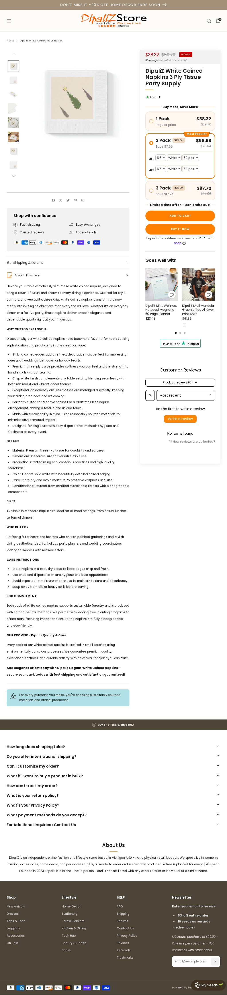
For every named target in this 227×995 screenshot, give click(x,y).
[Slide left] (13, 55)
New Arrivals (16, 906)
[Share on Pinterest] (75, 200)
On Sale (12, 943)
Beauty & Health (74, 943)
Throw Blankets (73, 921)
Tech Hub (69, 936)
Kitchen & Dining (74, 928)
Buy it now (180, 229)
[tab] (176, 333)
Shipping (151, 60)
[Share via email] (83, 200)
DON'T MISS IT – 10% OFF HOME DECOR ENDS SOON (110, 4)
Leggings (13, 928)
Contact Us (125, 928)
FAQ (120, 906)
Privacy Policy (127, 936)
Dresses (13, 914)
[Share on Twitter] (68, 200)
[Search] (209, 21)
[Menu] (9, 21)
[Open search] (150, 395)
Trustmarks (125, 958)
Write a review (180, 418)
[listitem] (113, 724)
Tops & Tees (16, 921)
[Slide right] (13, 176)
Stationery (70, 914)
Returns (122, 921)
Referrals (123, 950)
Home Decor (71, 906)
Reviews (123, 943)
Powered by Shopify (184, 987)
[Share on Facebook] (53, 200)
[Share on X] (61, 200)
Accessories (16, 936)
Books (66, 950)
